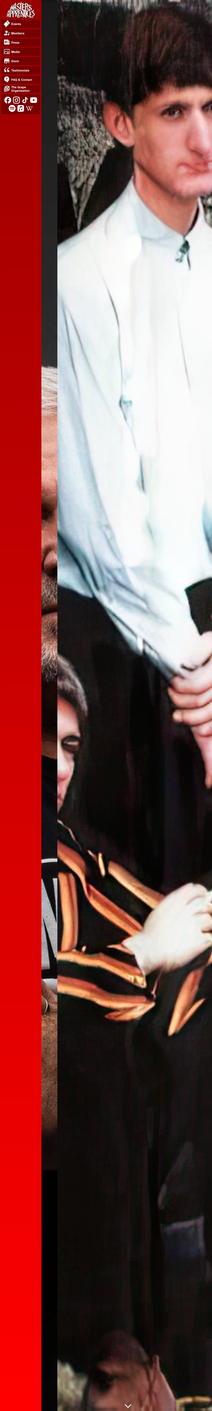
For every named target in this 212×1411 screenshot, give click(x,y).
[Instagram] (16, 100)
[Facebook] (8, 100)
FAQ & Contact (21, 80)
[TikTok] (25, 100)
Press (15, 42)
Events (16, 24)
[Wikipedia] (29, 108)
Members (17, 33)
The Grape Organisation (20, 89)
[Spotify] (12, 108)
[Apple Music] (21, 108)
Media (15, 52)
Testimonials (20, 70)
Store (15, 61)
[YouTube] (33, 100)
